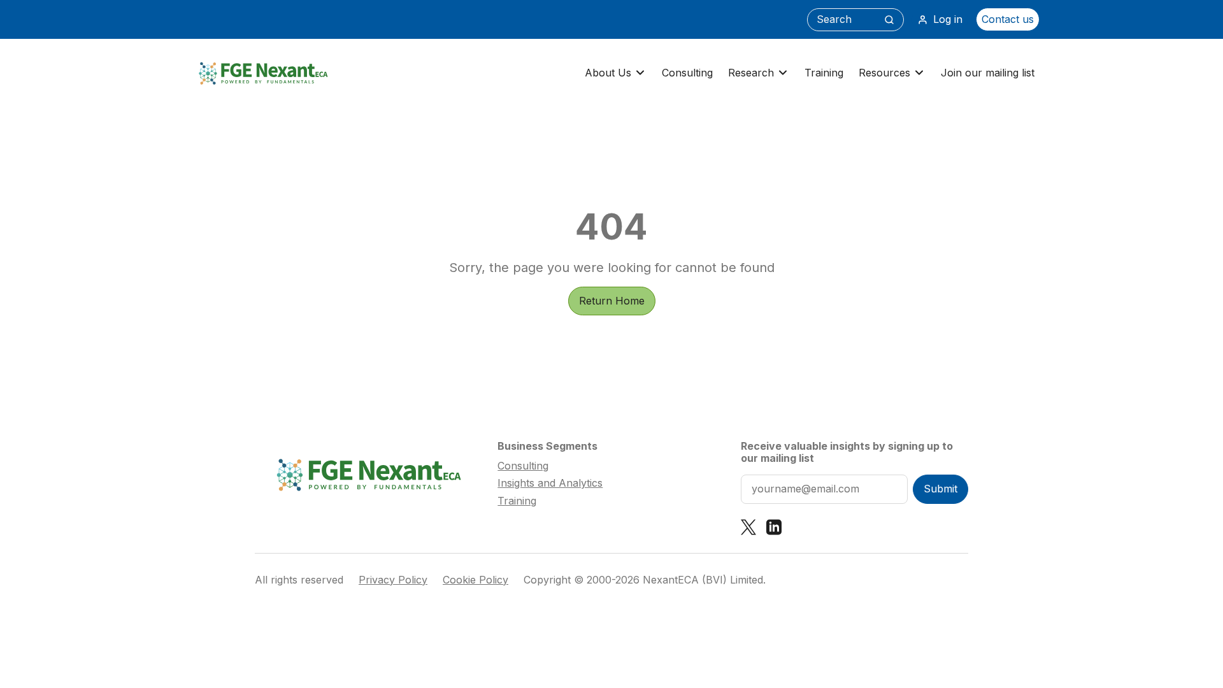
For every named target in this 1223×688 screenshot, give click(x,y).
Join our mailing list (987, 72)
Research (751, 72)
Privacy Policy (393, 580)
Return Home (612, 300)
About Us (608, 72)
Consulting (687, 72)
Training (824, 72)
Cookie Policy (475, 580)
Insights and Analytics (550, 483)
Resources (884, 72)
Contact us (1008, 19)
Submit (940, 488)
